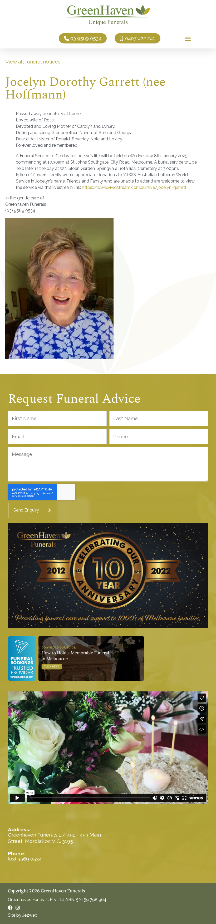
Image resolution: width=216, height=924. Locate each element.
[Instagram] (17, 907)
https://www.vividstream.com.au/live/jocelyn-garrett (134, 187)
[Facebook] (10, 907)
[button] (188, 38)
